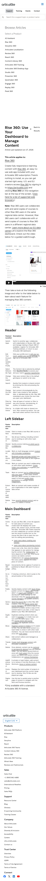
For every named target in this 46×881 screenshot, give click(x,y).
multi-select (23, 634)
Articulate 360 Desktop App (16, 68)
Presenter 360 (11, 76)
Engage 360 (10, 83)
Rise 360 (8, 42)
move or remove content (28, 664)
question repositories (32, 373)
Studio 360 (9, 72)
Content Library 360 (13, 61)
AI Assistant (10, 38)
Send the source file (19, 602)
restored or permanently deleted (25, 648)
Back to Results (37, 129)
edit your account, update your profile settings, (26, 355)
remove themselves (31, 558)
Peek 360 (9, 91)
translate (20, 617)
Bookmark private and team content (24, 456)
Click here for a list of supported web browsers (21, 197)
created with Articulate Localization (26, 452)
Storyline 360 (10, 46)
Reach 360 (9, 57)
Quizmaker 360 (11, 80)
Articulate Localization (14, 49)
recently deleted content (24, 500)
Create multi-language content (22, 642)
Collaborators (30, 552)
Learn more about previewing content (27, 545)
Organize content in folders (21, 626)
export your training (25, 593)
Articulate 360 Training (14, 65)
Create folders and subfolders (25, 466)
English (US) (12, 721)
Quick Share (36, 589)
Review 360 (10, 53)
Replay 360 (9, 87)
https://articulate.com (17, 187)
